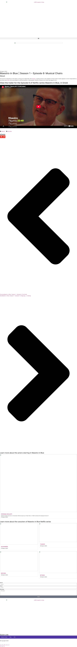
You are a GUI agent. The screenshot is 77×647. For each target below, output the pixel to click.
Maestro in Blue (4, 637)
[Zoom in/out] (1, 644)
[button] (38, 38)
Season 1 (3, 131)
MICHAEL (3, 573)
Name (1, 582)
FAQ (14, 637)
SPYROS (42, 575)
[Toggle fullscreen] (3, 644)
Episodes (10, 131)
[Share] (6, 644)
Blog (10, 637)
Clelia (8, 80)
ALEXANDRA (4, 546)
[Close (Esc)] (8, 644)
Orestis (33, 78)
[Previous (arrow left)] (1, 646)
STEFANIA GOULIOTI (6, 514)
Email (1, 585)
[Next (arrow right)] (3, 646)
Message (2, 589)
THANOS (42, 544)
